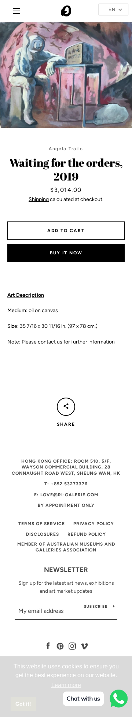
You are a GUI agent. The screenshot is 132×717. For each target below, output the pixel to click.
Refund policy (86, 534)
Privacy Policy (93, 523)
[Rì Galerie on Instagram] (72, 645)
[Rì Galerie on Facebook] (48, 645)
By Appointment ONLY (66, 505)
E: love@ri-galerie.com (66, 494)
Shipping (39, 199)
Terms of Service (41, 523)
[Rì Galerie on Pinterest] (60, 645)
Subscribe (95, 606)
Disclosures (42, 534)
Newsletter (66, 570)
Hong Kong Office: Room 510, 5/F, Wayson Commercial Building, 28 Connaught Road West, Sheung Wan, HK (66, 467)
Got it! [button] (23, 704)
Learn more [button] (66, 685)
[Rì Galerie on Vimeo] (84, 645)
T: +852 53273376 (66, 483)
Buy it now (66, 252)
